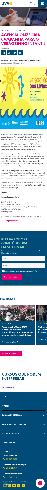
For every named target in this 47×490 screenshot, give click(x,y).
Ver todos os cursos (8, 387)
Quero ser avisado (10, 277)
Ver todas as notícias (9, 353)
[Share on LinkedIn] (20, 54)
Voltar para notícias (10, 220)
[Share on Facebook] (3, 54)
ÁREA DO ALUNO (33, 3)
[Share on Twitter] (14, 54)
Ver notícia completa (9, 342)
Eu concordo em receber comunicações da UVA (20, 271)
